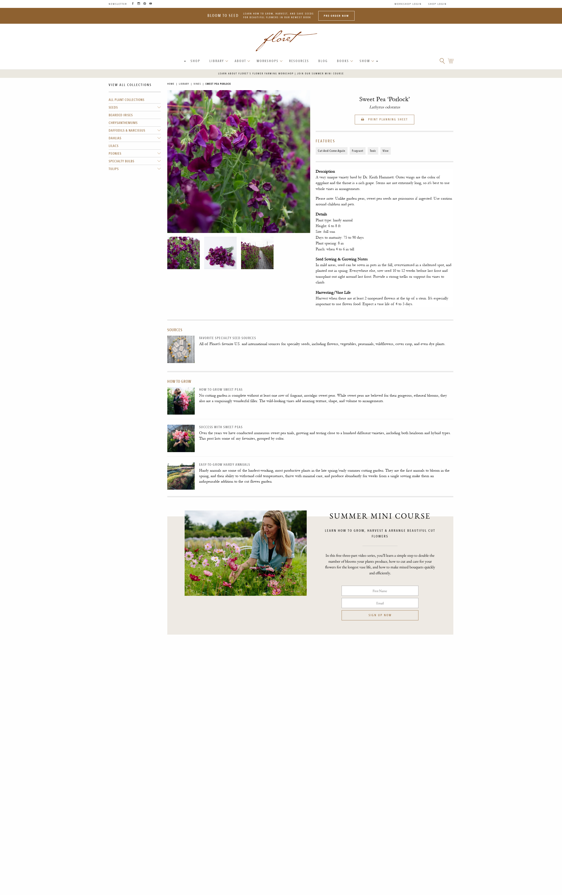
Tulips (114, 168)
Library (216, 61)
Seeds (113, 107)
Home (171, 84)
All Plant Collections (126, 99)
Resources (299, 61)
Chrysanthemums (123, 122)
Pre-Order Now (336, 16)
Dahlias (115, 138)
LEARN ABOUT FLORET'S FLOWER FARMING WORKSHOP (256, 73)
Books (343, 61)
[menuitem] (195, 61)
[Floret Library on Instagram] (138, 4)
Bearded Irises (121, 115)
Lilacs (114, 145)
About (240, 61)
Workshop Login (408, 4)
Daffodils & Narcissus (127, 130)
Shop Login (437, 4)
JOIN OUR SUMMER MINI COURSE (320, 73)
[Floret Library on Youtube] (150, 4)
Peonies (115, 153)
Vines (197, 84)
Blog (323, 61)
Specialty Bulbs (121, 161)
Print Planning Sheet (387, 119)
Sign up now (380, 615)
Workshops (268, 61)
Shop (195, 61)
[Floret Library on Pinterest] (144, 4)
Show (365, 61)
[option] (183, 253)
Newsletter (118, 4)
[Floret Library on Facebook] (132, 4)
